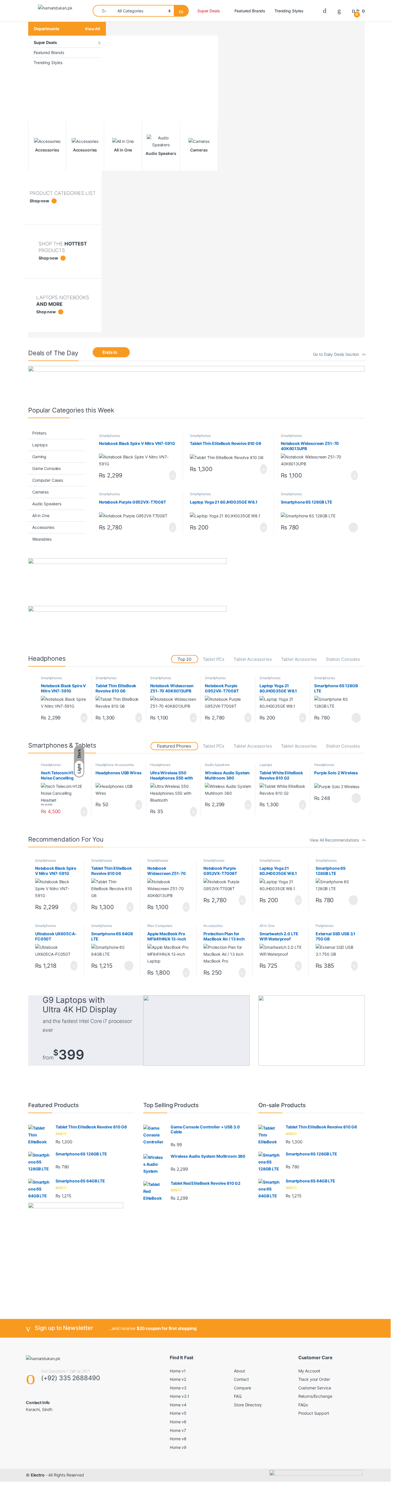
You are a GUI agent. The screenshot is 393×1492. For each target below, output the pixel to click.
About (239, 1370)
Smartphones (109, 435)
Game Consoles (46, 468)
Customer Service (314, 1387)
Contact (241, 1379)
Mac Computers (159, 925)
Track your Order (314, 1379)
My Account (309, 1370)
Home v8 (178, 1438)
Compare (242, 1387)
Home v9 (178, 1447)
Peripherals (324, 925)
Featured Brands (249, 10)
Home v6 (178, 1421)
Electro (38, 1474)
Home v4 (178, 1404)
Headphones (51, 765)
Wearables (41, 539)
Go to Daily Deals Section (336, 354)
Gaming (39, 456)
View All (92, 28)
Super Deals (208, 10)
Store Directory (248, 1404)
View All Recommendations (334, 840)
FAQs (303, 1404)
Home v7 (178, 1430)
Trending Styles (289, 10)
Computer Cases (47, 480)
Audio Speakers (46, 503)
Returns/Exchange (315, 1396)
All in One (40, 515)
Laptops (39, 444)
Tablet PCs (214, 659)
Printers (39, 433)
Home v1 (178, 1370)
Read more (353, 527)
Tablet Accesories (299, 659)
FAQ (238, 1396)
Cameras (40, 491)
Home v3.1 (179, 1396)
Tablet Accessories (253, 659)
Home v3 (178, 1387)
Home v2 (178, 1379)
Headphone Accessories (115, 765)
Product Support (313, 1413)
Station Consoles (343, 659)
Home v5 (178, 1413)
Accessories (43, 527)
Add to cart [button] (172, 475)
